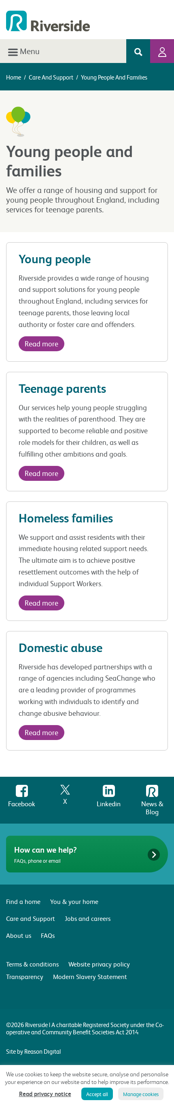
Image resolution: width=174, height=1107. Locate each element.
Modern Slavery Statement (90, 976)
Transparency (24, 976)
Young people (55, 258)
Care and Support (51, 77)
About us (18, 935)
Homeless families (66, 518)
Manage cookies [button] (141, 1093)
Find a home (23, 901)
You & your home (74, 901)
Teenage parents (62, 388)
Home (13, 77)
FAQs (48, 935)
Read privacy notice (45, 1094)
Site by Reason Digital (33, 1051)
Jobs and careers (87, 918)
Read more (41, 343)
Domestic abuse (60, 647)
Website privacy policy (99, 964)
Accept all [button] (97, 1093)
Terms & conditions (32, 964)
